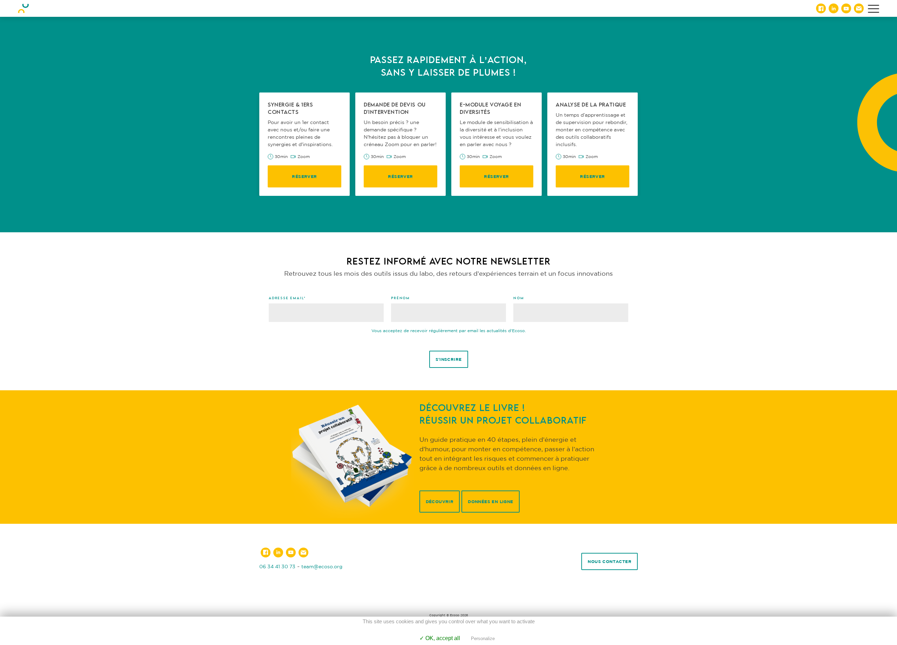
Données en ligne (490, 501)
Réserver (304, 176)
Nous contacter (609, 561)
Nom (518, 298)
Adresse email (287, 298)
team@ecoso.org (321, 566)
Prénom (400, 298)
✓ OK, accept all (439, 638)
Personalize (483, 638)
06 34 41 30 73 (277, 566)
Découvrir (440, 501)
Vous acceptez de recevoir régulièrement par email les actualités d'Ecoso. (448, 330)
